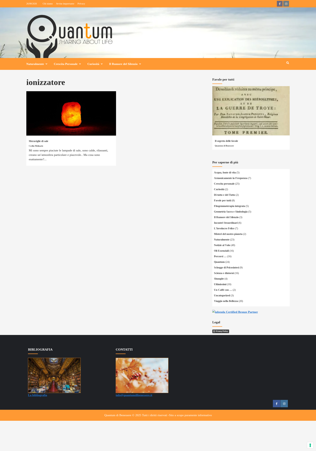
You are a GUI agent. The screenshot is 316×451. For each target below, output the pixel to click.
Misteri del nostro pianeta (228, 234)
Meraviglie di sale (38, 141)
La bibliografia (37, 395)
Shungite (219, 278)
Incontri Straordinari (226, 222)
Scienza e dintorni (224, 273)
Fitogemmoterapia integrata (229, 206)
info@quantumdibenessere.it (134, 395)
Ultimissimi (220, 284)
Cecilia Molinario (36, 146)
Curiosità (93, 64)
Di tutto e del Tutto (224, 194)
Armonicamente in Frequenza (230, 178)
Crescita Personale (66, 64)
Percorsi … (220, 256)
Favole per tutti (222, 200)
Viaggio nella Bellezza (226, 301)
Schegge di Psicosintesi (226, 267)
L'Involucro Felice (224, 228)
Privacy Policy (222, 331)
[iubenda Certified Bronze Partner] (235, 311)
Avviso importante (65, 3)
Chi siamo (48, 3)
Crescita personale (224, 183)
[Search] (288, 63)
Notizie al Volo (222, 245)
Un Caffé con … (223, 289)
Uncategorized (222, 295)
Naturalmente (35, 64)
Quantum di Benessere (224, 146)
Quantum (219, 262)
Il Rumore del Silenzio (123, 64)
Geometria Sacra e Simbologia (231, 211)
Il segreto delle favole (226, 141)
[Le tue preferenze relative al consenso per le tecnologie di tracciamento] (310, 445)
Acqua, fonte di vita (225, 172)
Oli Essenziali (221, 250)
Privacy (81, 3)
